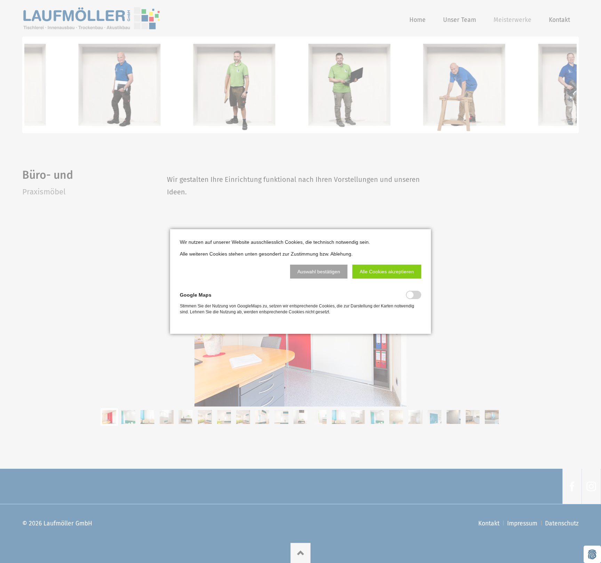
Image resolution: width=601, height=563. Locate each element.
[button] (318, 272)
